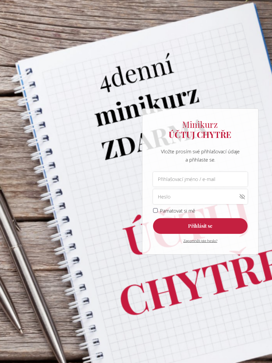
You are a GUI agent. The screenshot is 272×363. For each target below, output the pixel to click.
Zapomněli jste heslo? (200, 240)
